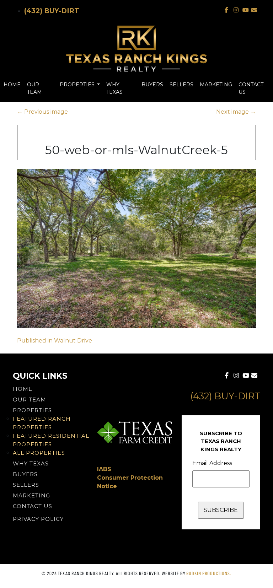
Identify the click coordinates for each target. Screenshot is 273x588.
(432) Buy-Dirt (51, 11)
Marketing (216, 84)
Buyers (152, 84)
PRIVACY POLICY (38, 519)
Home (12, 84)
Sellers (181, 84)
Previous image (42, 111)
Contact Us (251, 88)
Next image (236, 111)
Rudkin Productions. (208, 573)
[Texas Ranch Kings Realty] (136, 48)
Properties (78, 84)
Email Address (212, 463)
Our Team (34, 88)
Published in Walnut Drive (54, 340)
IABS (104, 469)
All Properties (39, 452)
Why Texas (114, 88)
